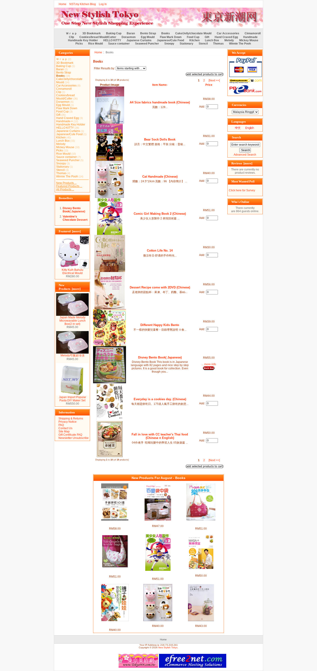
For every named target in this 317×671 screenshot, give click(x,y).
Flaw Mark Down (170, 37)
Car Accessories (228, 33)
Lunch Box (212, 40)
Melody (229, 40)
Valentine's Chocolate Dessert (75, 218)
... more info (208, 364)
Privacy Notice (67, 421)
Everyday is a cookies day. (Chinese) (160, 399)
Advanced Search (245, 154)
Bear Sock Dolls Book (159, 139)
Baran (131, 33)
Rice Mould (95, 43)
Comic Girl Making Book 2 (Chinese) (160, 213)
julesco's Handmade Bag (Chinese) (114, 572)
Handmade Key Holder (83, 40)
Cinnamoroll (253, 33)
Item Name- (160, 84)
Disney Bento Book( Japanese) (74, 210)
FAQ (61, 425)
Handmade (250, 37)
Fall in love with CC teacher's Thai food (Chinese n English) (160, 436)
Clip (71, 37)
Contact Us (65, 428)
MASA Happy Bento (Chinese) (201, 572)
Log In (103, 4)
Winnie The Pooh (240, 43)
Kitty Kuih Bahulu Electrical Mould (72, 271)
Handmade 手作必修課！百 (158, 522)
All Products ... (65, 189)
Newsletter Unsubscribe (73, 438)
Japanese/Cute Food (170, 40)
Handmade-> (64, 121)
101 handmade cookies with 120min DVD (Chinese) (115, 524)
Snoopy (169, 43)
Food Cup (193, 37)
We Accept (238, 52)
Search (236, 137)
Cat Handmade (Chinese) (160, 176)
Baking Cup (113, 33)
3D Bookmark (91, 33)
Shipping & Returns (70, 418)
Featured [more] (70, 231)
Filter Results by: (104, 68)
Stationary (186, 43)
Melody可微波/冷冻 (72, 355)
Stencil (203, 43)
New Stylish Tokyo (168, 647)
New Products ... (66, 183)
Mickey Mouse (248, 40)
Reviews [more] (241, 163)
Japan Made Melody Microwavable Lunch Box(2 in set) (72, 321)
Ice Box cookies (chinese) (201, 622)
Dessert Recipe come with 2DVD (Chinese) (160, 287)
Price (208, 84)
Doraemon (129, 37)
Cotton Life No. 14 (160, 250)
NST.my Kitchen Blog (82, 4)
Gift (207, 37)
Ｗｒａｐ (71, 33)
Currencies (239, 105)
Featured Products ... (69, 186)
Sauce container (119, 43)
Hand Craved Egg (226, 37)
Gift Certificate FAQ (70, 434)
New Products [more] (70, 287)
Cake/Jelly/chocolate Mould (193, 33)
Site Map (64, 431)
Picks (79, 43)
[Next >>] (214, 80)
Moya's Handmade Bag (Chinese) (201, 524)
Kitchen (194, 40)
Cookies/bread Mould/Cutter (97, 37)
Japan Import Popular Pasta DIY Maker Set (72, 399)
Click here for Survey (242, 190)
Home (62, 4)
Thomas (218, 43)
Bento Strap (148, 33)
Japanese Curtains (139, 40)
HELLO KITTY (112, 40)
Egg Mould (148, 37)
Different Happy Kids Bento (159, 325)
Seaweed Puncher (147, 43)
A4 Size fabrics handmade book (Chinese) (160, 102)
